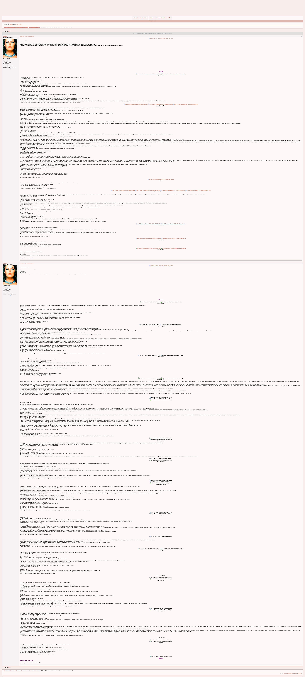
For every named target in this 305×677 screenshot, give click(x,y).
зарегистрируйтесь (18, 24)
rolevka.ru (299, 673)
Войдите (11, 24)
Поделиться (22, 36)
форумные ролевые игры (290, 673)
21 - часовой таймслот (34, 27)
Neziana (5, 36)
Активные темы (152, 20)
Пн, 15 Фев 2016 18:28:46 (29, 36)
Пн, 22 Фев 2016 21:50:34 (29, 263)
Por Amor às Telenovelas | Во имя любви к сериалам (16, 27)
